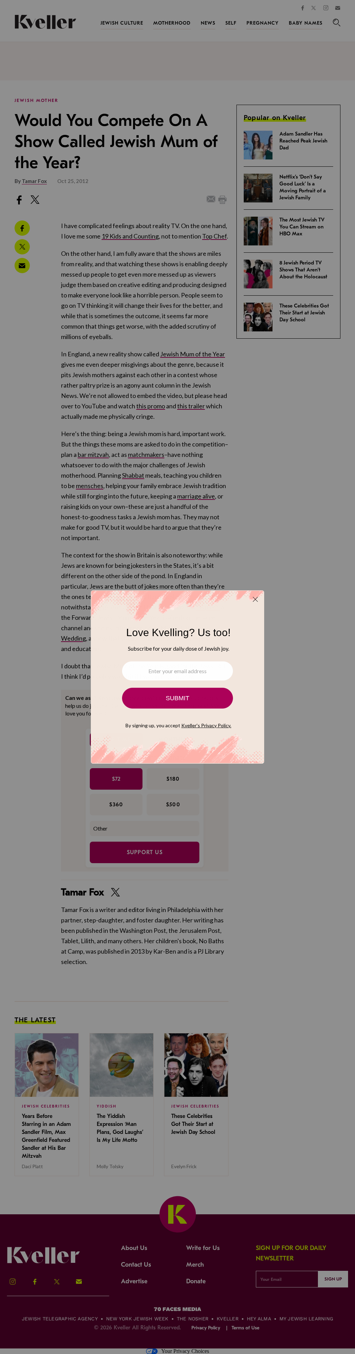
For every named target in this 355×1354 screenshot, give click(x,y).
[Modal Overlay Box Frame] (177, 677)
